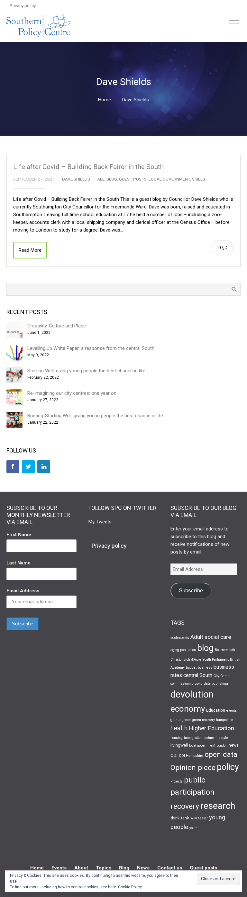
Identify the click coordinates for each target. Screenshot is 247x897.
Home (104, 100)
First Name (18, 534)
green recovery (203, 720)
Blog (111, 179)
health (179, 728)
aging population (183, 650)
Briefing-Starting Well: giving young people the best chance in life (95, 416)
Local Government (169, 179)
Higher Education (211, 728)
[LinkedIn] (43, 466)
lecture (209, 738)
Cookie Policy (130, 887)
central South (197, 675)
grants (175, 720)
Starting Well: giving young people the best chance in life (86, 371)
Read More (30, 250)
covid (199, 683)
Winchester (199, 818)
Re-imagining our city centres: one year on (71, 393)
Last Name (18, 563)
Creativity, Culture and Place (56, 326)
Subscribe (191, 591)
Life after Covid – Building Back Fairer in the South (88, 167)
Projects (176, 781)
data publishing (216, 683)
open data (221, 754)
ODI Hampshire (191, 756)
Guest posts (133, 179)
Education (215, 710)
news (234, 745)
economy (187, 709)
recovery (184, 806)
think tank (179, 817)
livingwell (179, 745)
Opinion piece (192, 767)
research (217, 805)
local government (202, 745)
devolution (192, 694)
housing (176, 738)
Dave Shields (76, 179)
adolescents (179, 638)
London (221, 745)
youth (193, 828)
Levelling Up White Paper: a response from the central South (90, 348)
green (186, 720)
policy (228, 767)
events (231, 710)
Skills (198, 179)
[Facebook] (12, 466)
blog (205, 648)
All (101, 179)
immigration (193, 738)
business (205, 667)
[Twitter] (28, 466)
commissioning (182, 683)
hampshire (224, 720)
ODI (174, 755)
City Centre (222, 676)
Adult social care (210, 637)
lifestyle (221, 738)
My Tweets (100, 522)
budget (191, 667)
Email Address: (23, 591)
